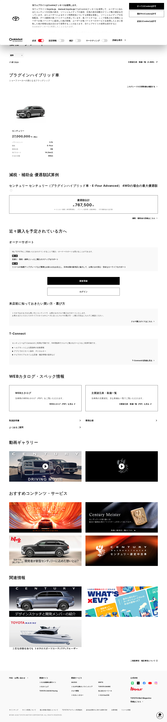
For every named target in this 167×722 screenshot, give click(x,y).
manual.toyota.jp (66, 9)
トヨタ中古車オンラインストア (82, 686)
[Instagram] (156, 683)
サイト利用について (29, 710)
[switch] (61, 40)
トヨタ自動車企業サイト (47, 682)
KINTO (100, 682)
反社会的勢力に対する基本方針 (96, 710)
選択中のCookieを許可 (146, 14)
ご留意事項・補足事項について (142, 661)
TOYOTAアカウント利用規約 (72, 710)
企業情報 (114, 710)
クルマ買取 (75, 691)
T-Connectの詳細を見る (142, 360)
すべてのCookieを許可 (146, 6)
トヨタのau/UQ (103, 695)
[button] (159, 715)
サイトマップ (13, 710)
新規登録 (83, 281)
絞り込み (15, 62)
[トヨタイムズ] (136, 689)
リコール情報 (126, 710)
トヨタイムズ (44, 686)
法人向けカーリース (105, 691)
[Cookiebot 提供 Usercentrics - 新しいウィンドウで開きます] (16, 40)
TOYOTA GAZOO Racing (48, 691)
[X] (138, 683)
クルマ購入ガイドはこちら (141, 321)
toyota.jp (51, 9)
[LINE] (132, 683)
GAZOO (74, 682)
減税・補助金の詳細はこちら (143, 218)
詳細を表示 (117, 40)
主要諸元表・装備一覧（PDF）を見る (134, 404)
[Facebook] (144, 683)
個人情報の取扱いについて (49, 710)
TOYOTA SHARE (104, 686)
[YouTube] (150, 683)
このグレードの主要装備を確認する (141, 86)
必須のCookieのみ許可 (146, 21)
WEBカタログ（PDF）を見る (61, 404)
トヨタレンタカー (77, 695)
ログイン (83, 291)
